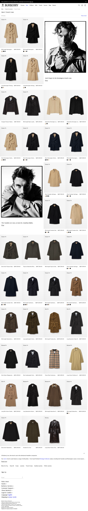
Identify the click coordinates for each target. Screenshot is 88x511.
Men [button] (27, 5)
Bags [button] (50, 5)
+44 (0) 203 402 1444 (5, 504)
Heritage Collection (45, 459)
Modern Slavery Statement (6, 501)
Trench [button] (40, 5)
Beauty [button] (54, 5)
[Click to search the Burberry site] (79, 5)
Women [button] (22, 5)
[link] (2, 9)
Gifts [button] (36, 5)
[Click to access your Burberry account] (82, 5)
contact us (13, 504)
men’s (5, 459)
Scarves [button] (45, 5)
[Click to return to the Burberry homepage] (11, 5)
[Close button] (86, 1)
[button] (31, 2)
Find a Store (5, 481)
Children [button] (31, 5)
